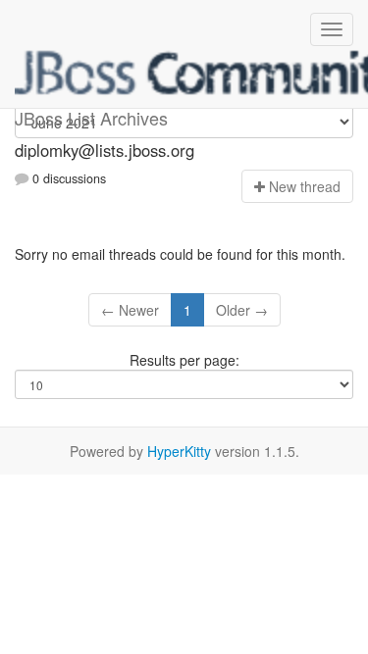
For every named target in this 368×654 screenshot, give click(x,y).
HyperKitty (179, 451)
